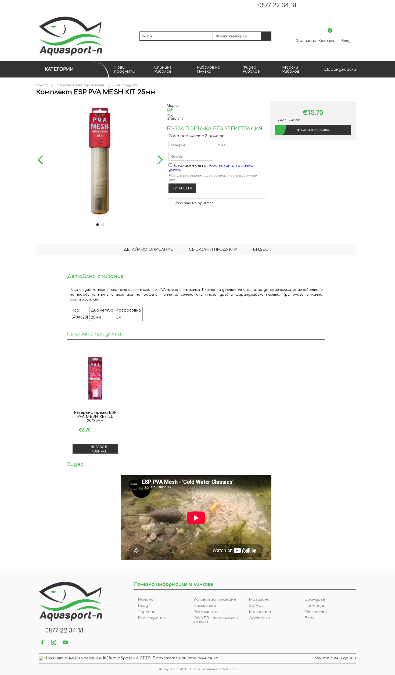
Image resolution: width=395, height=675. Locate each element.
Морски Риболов (290, 69)
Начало (42, 85)
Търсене (146, 612)
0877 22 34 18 (277, 5)
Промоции (315, 606)
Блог (309, 618)
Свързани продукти (213, 250)
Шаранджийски (340, 70)
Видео (261, 250)
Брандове (314, 600)
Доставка (259, 618)
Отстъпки (315, 612)
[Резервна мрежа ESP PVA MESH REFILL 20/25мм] (95, 378)
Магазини (306, 41)
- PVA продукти (126, 85)
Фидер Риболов (251, 69)
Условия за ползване (214, 600)
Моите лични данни (335, 658)
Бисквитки (204, 606)
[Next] (158, 159)
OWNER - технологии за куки (215, 620)
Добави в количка (99, 449)
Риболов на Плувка (208, 69)
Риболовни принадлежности (80, 85)
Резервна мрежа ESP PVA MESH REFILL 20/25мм (95, 417)
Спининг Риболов (163, 69)
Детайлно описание (148, 250)
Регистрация (152, 618)
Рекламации (205, 612)
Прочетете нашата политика (185, 658)
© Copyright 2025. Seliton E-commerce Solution (197, 669)
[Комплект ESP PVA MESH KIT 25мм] (36, 103)
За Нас (256, 606)
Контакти (260, 612)
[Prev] (42, 159)
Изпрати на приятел (193, 203)
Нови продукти (124, 69)
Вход (346, 41)
